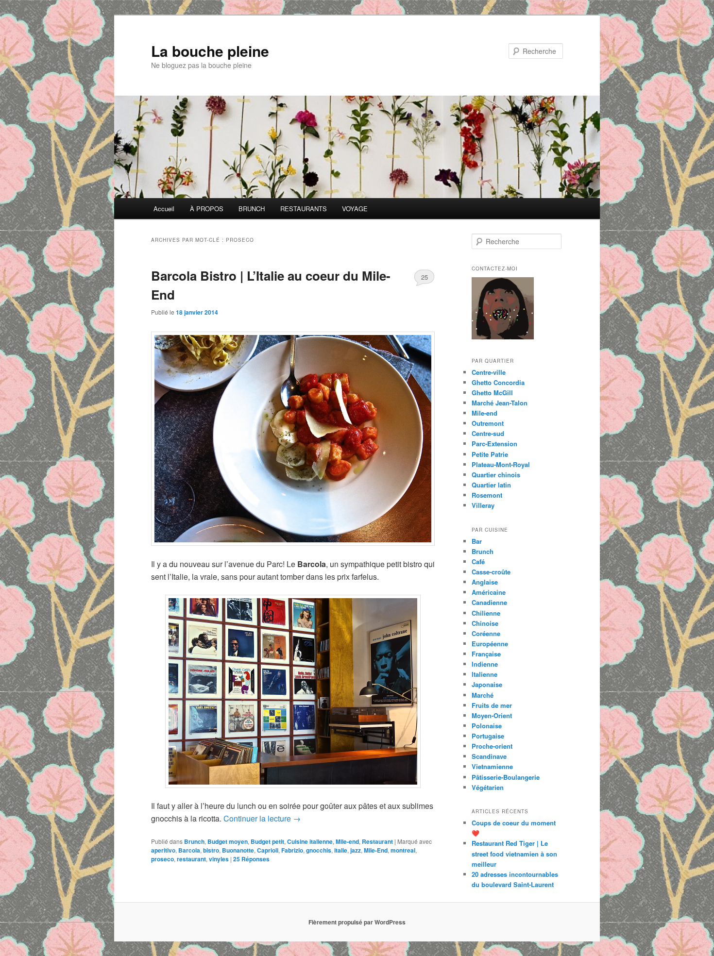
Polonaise (487, 725)
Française (486, 653)
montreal (403, 850)
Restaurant (377, 841)
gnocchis (318, 850)
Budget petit (267, 841)
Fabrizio (292, 850)
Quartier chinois (496, 474)
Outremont (488, 423)
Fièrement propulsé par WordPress (357, 922)
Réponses (251, 859)
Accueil (163, 208)
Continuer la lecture (262, 818)
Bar (477, 541)
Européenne (490, 643)
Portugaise (488, 735)
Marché (482, 695)
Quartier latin (491, 484)
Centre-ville (489, 372)
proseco (162, 859)
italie (340, 850)
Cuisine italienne (310, 841)
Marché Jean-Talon (499, 402)
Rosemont (487, 495)
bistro (211, 850)
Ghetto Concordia (498, 382)
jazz (355, 850)
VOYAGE (355, 208)
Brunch (194, 841)
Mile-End (376, 850)
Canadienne (489, 602)
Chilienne (486, 613)
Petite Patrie (490, 454)
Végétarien (488, 787)
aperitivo (163, 850)
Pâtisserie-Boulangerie (506, 777)
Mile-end (347, 841)
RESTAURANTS (303, 208)
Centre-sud (488, 433)
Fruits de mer (492, 705)
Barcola (189, 850)
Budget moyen (227, 841)
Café (478, 561)
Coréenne (486, 633)
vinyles (219, 859)
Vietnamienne (492, 766)
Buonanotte (238, 850)
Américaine (489, 592)
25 (424, 277)
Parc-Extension (494, 443)
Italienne (484, 674)
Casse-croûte (491, 571)
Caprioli (267, 850)
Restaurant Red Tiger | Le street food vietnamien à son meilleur (514, 853)
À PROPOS (206, 208)
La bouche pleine (210, 50)
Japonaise (487, 684)
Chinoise (485, 623)
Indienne (485, 664)
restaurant (191, 859)
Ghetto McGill (492, 392)
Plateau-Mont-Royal (501, 464)
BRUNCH (251, 208)
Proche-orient (492, 746)
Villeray (483, 505)
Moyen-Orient (492, 715)
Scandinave (489, 756)
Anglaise (485, 582)
